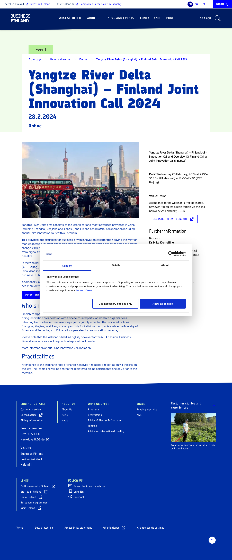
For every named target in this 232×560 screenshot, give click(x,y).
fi (203, 4)
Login (220, 4)
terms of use (84, 290)
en (190, 4)
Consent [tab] (67, 265)
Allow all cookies (163, 303)
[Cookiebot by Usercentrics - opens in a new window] (171, 253)
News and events (121, 18)
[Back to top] (212, 540)
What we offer (70, 18)
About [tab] (165, 265)
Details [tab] (116, 265)
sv (197, 4)
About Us (94, 18)
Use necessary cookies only (115, 303)
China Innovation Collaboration (71, 348)
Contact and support (157, 18)
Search (205, 18)
